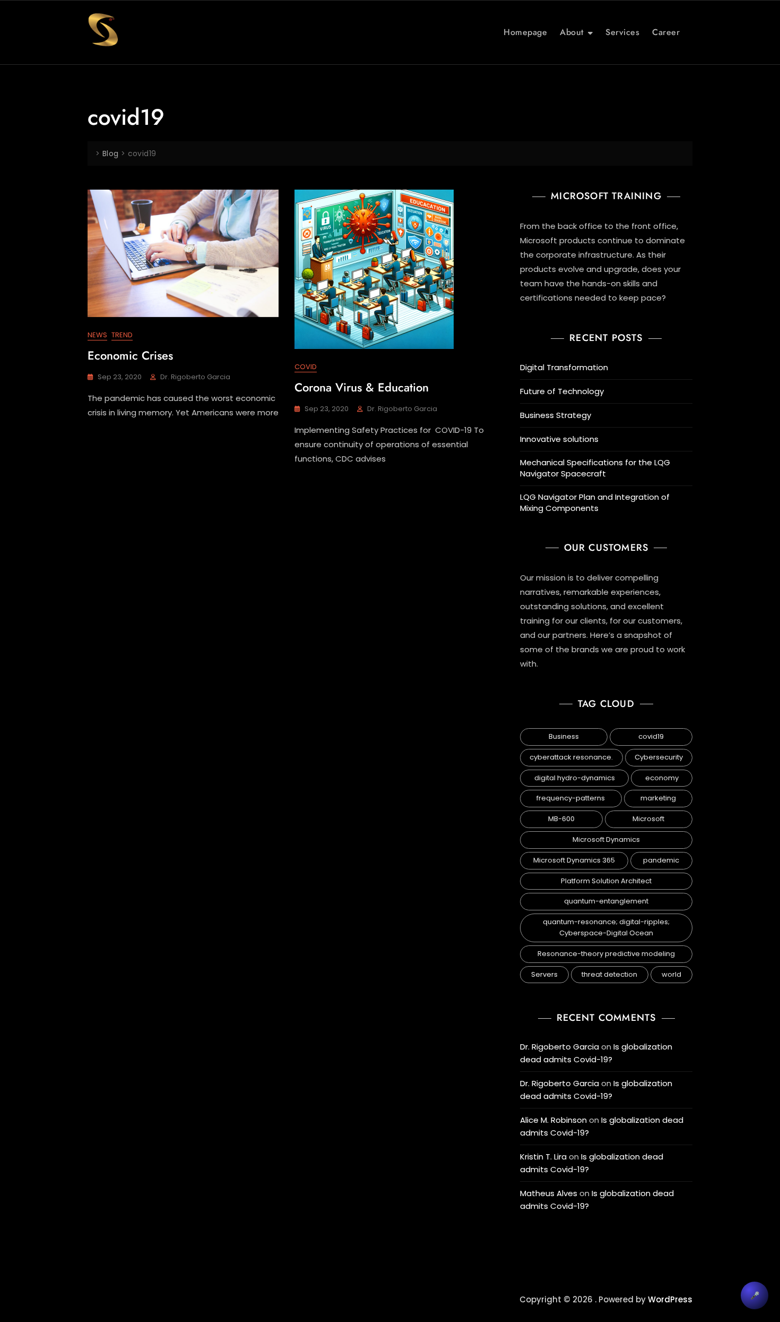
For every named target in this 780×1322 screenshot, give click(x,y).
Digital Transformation (564, 367)
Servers (544, 974)
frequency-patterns (570, 798)
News (97, 335)
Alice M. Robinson (553, 1119)
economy (662, 778)
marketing (658, 798)
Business (564, 736)
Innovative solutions (559, 439)
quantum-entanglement (606, 901)
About (572, 32)
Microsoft (648, 819)
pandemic (661, 860)
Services (622, 32)
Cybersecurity (659, 757)
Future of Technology (562, 391)
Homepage (525, 32)
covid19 (651, 736)
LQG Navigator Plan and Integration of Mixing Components (595, 502)
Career (666, 32)
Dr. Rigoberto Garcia (195, 377)
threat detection (609, 974)
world (671, 974)
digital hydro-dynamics (574, 778)
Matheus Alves (548, 1193)
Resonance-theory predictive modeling (606, 954)
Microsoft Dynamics (606, 839)
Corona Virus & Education (361, 387)
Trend (122, 335)
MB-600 (561, 819)
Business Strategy (555, 415)
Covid (305, 367)
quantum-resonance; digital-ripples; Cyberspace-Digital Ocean (606, 927)
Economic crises (130, 355)
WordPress (670, 1299)
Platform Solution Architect (606, 881)
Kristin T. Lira (543, 1156)
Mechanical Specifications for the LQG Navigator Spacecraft (595, 468)
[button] (754, 1295)
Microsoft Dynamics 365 (574, 860)
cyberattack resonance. (571, 757)
